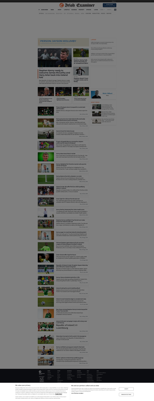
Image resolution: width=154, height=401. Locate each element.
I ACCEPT (126, 389)
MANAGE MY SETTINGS (126, 394)
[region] (77, 392)
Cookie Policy (59, 394)
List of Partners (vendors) (77, 393)
